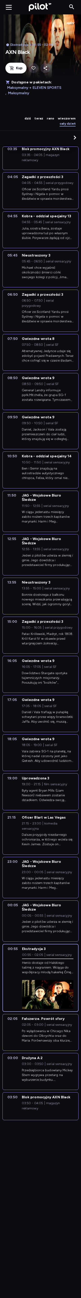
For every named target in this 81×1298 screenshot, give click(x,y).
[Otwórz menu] (9, 7)
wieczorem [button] (67, 118)
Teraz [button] (38, 118)
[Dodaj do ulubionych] (33, 68)
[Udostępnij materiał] (45, 68)
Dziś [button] (28, 118)
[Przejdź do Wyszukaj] (71, 7)
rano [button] (50, 118)
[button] (75, 137)
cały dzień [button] (68, 124)
